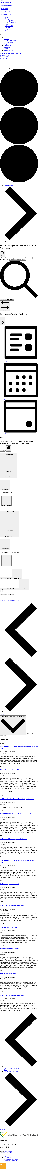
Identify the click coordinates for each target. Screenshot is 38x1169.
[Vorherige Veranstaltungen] (21, 656)
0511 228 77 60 (4, 55)
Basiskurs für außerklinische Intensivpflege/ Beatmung (17, 799)
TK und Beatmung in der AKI (9, 770)
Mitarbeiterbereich (10, 31)
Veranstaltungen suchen (7, 299)
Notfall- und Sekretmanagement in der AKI (13, 839)
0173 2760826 (4, 57)
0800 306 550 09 (8, 1152)
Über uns (7, 19)
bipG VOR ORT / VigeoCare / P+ (10, 600)
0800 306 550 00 (10, 1151)
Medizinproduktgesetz (10, 1160)
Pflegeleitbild (9, 26)
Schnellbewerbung (6, 12)
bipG (1, 599)
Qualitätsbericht (13, 21)
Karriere (7, 29)
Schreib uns (3, 58)
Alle (1, 597)
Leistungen (8, 27)
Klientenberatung (6, 14)
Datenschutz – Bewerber (11, 1159)
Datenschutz (7, 1157)
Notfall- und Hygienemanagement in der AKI (14, 905)
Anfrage (2, 1129)
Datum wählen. (31, 734)
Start (6, 17)
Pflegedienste (9, 24)
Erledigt (3, 450)
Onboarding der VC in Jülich (9, 927)
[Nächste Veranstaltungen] (21, 711)
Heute (2, 714)
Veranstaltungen (8, 185)
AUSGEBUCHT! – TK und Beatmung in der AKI (15, 814)
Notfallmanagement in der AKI (9, 884)
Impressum (7, 1156)
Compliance (12, 22)
